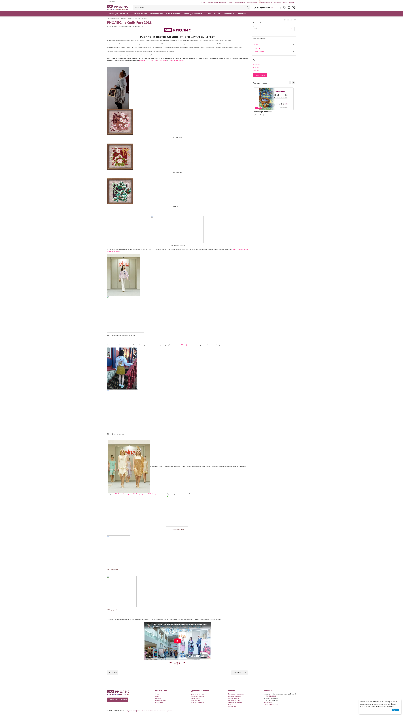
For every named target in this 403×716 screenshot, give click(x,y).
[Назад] (285, 20)
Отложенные (195, 700)
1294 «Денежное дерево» (190, 345)
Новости (210, 2)
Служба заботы (252, 2)
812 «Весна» (143, 60)
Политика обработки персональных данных (157, 711)
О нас (203, 2)
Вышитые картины (234, 700)
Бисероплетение (233, 698)
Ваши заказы (195, 698)
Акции (157, 696)
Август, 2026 (256, 64)
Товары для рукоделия (235, 702)
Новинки (230, 704)
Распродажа (232, 706)
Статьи (255, 44)
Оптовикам (159, 702)
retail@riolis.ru (268, 702)
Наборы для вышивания (236, 694)
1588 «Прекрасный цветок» (156, 494)
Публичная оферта (133, 711)
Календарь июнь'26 (262, 112)
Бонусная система (197, 696)
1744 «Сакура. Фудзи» (176, 60)
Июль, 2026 (256, 67)
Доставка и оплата (280, 2)
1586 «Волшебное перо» (122, 494)
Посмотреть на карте (271, 704)
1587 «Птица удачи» (139, 494)
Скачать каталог (266, 2)
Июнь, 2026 (256, 70)
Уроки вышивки (259, 51)
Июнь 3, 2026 (259, 107)
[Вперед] (295, 20)
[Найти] (247, 7)
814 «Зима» (163, 60)
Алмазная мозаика (234, 696)
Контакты (291, 2)
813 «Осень (153, 60)
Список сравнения (197, 702)
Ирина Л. (258, 115)
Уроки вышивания (220, 2)
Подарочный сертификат (236, 2)
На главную (113, 672)
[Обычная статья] (143, 26)
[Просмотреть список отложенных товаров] (284, 7)
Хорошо (395, 710)
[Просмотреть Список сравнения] (279, 7)
